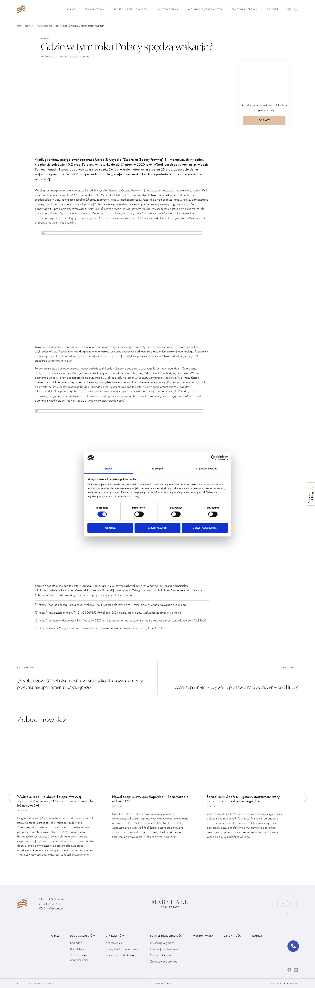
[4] (73, 222)
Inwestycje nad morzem (164, 949)
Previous (9, 797)
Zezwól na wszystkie (205, 527)
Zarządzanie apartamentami (79, 957)
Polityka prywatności (164, 983)
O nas (71, 9)
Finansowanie (114, 943)
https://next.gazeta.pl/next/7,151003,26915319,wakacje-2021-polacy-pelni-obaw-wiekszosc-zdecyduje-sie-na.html (110, 613)
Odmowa (110, 527)
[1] (143, 190)
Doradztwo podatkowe (120, 955)
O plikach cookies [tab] (206, 468)
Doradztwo (77, 949)
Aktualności (233, 935)
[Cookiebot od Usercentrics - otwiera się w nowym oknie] (213, 457)
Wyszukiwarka (168, 9)
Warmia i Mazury (160, 955)
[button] (293, 946)
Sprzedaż (76, 943)
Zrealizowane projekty (163, 961)
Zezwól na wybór (157, 527)
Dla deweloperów (243, 9)
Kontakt (272, 9)
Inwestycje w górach (162, 943)
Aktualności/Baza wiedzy (204, 9)
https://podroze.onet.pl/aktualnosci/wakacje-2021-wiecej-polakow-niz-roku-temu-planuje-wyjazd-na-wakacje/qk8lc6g (112, 605)
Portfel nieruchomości (130, 9)
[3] (101, 209)
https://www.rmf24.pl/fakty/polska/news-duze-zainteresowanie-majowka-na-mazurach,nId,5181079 (101, 628)
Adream (294, 983)
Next (306, 797)
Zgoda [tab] (108, 468)
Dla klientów (93, 9)
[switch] (139, 514)
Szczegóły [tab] (158, 468)
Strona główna (25, 26)
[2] (94, 204)
